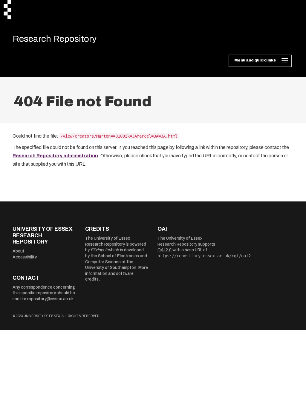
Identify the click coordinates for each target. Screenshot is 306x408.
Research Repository (55, 39)
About (19, 251)
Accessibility (25, 257)
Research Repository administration (55, 155)
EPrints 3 (99, 250)
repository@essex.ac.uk (50, 299)
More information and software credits (116, 273)
